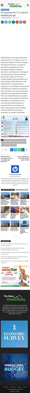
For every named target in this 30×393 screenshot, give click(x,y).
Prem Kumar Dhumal (6, 145)
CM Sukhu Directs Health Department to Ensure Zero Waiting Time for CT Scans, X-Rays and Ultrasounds (15, 202)
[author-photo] (15, 169)
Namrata (24, 142)
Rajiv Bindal (13, 145)
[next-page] (16, 236)
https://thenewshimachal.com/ (15, 176)
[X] (6, 22)
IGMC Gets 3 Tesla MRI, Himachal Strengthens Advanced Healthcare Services (15, 216)
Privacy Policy (13, 387)
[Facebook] (2, 22)
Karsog (11, 142)
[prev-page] (14, 236)
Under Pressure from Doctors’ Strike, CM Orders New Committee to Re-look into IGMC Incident (24, 216)
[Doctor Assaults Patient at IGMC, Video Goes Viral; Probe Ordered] (15, 223)
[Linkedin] (13, 22)
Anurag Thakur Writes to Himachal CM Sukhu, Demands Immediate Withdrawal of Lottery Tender (12, 249)
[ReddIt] (17, 22)
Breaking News (5, 9)
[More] (26, 149)
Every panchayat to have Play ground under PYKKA (23, 158)
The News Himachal (6, 17)
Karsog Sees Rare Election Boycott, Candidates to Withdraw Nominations (5, 215)
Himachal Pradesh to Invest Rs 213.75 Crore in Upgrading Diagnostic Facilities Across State (24, 230)
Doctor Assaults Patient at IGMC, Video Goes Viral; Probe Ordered (15, 229)
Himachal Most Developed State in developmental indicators (6, 159)
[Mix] (24, 22)
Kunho (15, 142)
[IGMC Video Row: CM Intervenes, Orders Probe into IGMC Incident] (5, 223)
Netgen (17, 391)
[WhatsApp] (9, 22)
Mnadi (20, 142)
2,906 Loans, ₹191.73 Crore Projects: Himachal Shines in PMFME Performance (14, 261)
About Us (25, 387)
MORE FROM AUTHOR (22, 190)
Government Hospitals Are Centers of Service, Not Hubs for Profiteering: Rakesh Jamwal (24, 202)
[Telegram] (20, 22)
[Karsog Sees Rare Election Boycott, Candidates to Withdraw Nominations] (5, 209)
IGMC (8, 142)
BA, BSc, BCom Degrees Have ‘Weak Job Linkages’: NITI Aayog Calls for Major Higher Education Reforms (14, 257)
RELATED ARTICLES (7, 190)
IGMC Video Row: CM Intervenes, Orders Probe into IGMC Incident (5, 229)
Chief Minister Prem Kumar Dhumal (19, 140)
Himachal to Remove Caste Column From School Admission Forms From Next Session (15, 253)
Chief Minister (7, 140)
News (2, 198)
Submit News (5, 387)
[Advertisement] (15, 41)
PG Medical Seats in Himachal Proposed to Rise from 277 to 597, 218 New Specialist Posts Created (5, 202)
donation (4, 142)
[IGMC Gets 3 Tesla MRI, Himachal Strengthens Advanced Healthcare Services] (15, 209)
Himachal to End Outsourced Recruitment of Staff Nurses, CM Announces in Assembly (14, 244)
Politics (3, 212)
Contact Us (19, 387)
